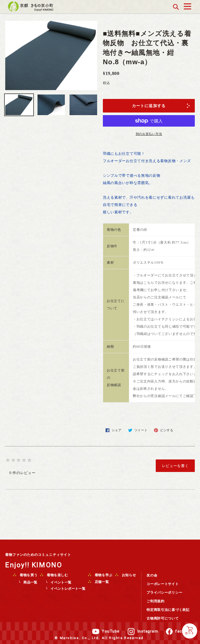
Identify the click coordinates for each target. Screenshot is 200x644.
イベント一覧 (61, 582)
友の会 (152, 575)
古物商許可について (163, 618)
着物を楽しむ (57, 575)
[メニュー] (187, 5)
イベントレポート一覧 (68, 588)
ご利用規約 (156, 601)
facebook (185, 631)
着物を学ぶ (103, 575)
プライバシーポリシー (164, 592)
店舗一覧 (101, 582)
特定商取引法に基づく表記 (168, 610)
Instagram (147, 631)
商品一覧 (30, 582)
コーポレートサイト (163, 584)
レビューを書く (175, 466)
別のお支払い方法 (149, 134)
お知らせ (128, 575)
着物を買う (28, 575)
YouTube (111, 631)
